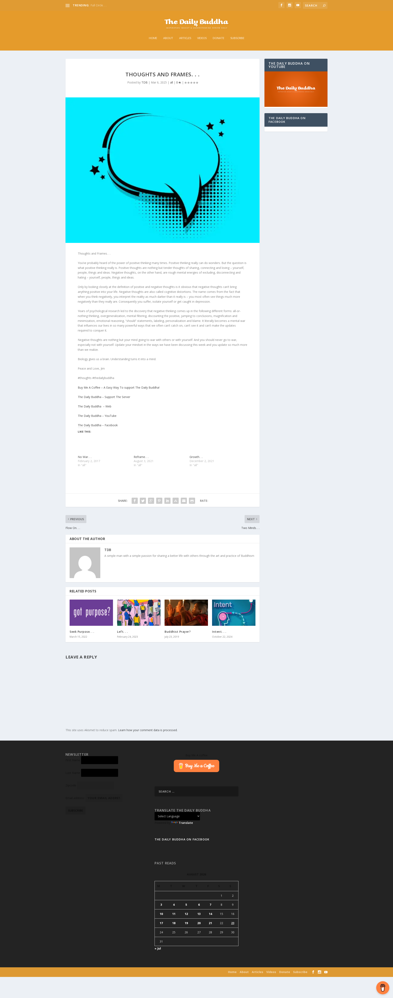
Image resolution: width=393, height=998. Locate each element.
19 (186, 923)
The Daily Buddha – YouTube (97, 416)
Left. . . (122, 632)
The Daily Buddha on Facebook (287, 120)
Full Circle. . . (98, 5)
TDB (144, 82)
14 (210, 914)
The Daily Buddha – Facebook (98, 425)
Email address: (75, 798)
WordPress (127, 972)
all (171, 82)
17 (161, 923)
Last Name (73, 773)
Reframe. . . (141, 457)
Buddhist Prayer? (178, 632)
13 (199, 914)
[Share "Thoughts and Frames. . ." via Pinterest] (159, 501)
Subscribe (237, 38)
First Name (73, 760)
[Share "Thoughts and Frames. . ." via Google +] (151, 501)
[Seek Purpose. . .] (91, 613)
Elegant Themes (92, 972)
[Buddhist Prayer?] (186, 613)
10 (161, 914)
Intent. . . (219, 632)
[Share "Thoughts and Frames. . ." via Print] (192, 501)
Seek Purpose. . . (82, 632)
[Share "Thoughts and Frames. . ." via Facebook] (135, 501)
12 (186, 914)
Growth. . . (196, 457)
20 (199, 923)
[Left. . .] (138, 613)
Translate (186, 823)
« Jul (158, 948)
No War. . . (84, 457)
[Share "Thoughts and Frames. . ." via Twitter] (143, 501)
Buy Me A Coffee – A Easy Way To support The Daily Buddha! (118, 387)
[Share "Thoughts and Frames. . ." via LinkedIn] (167, 501)
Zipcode (71, 785)
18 (173, 923)
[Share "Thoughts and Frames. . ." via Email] (184, 501)
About (168, 38)
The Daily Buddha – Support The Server (104, 397)
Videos (202, 38)
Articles (185, 38)
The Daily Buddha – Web (94, 406)
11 (173, 914)
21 (210, 923)
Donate (218, 38)
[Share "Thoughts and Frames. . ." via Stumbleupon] (176, 501)
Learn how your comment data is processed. (147, 730)
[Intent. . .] (233, 613)
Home (153, 38)
